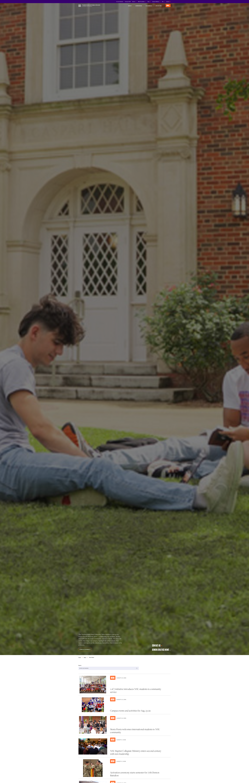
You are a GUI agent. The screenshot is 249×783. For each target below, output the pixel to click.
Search (167, 1)
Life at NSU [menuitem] (159, 5)
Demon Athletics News (160, 649)
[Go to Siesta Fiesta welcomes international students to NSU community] (124, 725)
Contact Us (156, 645)
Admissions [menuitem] (138, 5)
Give (148, 1)
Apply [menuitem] (167, 5)
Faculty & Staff (128, 1)
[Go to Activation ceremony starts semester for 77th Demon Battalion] (124, 768)
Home (79, 657)
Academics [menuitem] (149, 5)
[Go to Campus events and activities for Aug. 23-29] (124, 704)
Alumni (133, 1)
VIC (162, 1)
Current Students (119, 1)
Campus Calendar (84, 649)
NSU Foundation (141, 1)
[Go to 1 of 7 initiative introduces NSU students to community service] (124, 684)
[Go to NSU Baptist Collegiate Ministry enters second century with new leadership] (124, 746)
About (85, 657)
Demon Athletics (155, 1)
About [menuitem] (130, 5)
